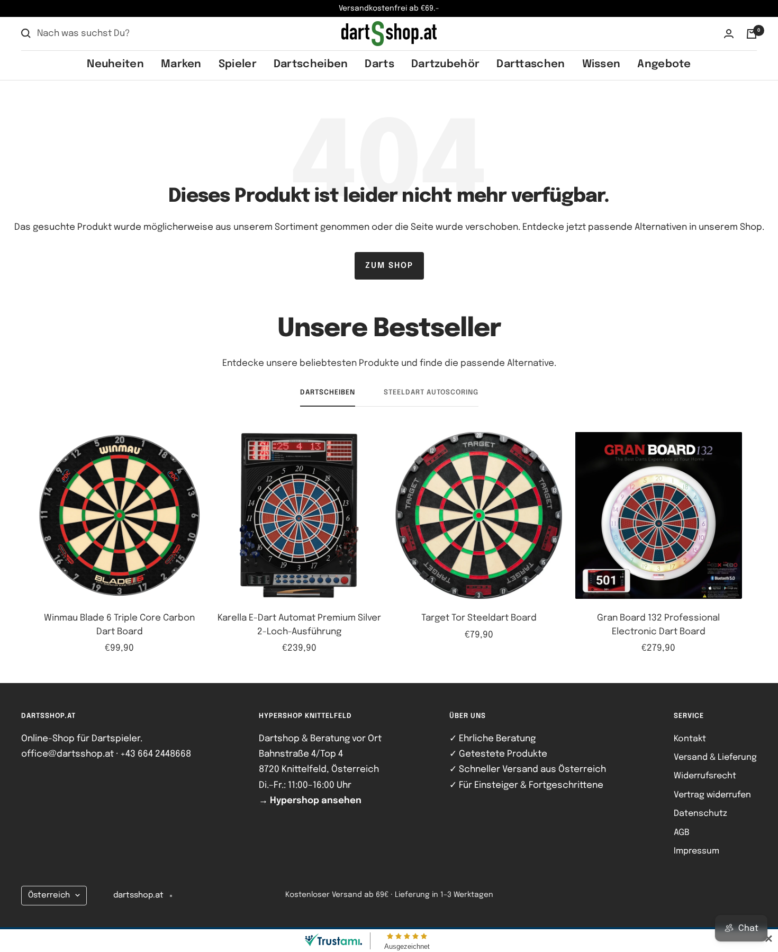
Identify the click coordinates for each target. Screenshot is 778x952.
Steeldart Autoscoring (431, 392)
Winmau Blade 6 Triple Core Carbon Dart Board (119, 625)
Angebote (664, 64)
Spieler (238, 64)
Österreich (49, 895)
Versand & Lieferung (715, 757)
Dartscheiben (311, 64)
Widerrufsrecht (705, 775)
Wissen (601, 64)
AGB (682, 832)
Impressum (696, 851)
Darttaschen (530, 64)
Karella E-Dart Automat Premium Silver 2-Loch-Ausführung (299, 625)
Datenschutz (700, 813)
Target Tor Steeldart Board (479, 618)
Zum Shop (389, 266)
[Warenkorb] (751, 34)
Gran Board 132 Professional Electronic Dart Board (658, 625)
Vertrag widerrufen (712, 795)
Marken (181, 64)
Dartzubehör (445, 64)
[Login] (729, 33)
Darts (379, 64)
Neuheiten (115, 64)
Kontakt (690, 738)
